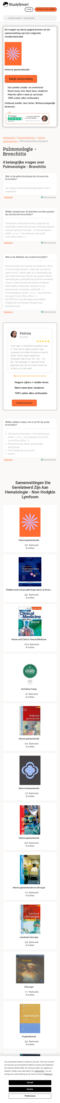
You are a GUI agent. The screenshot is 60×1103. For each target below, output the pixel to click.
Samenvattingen (26, 137)
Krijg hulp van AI (49, 197)
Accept (30, 1082)
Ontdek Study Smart (45, 9)
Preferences (30, 1096)
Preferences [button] (48, 1074)
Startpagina (9, 137)
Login (29, 9)
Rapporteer (8, 197)
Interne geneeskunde (17, 69)
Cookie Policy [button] (39, 1071)
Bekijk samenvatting (21, 78)
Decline (30, 1089)
